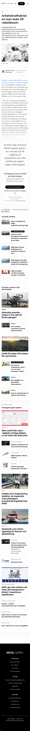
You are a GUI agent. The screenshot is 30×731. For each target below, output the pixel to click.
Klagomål (15, 686)
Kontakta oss (15, 701)
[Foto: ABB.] (15, 52)
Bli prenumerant (15, 662)
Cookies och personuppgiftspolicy (15, 680)
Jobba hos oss (15, 704)
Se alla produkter (15, 671)
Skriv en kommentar (21, 209)
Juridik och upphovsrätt (15, 683)
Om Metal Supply (15, 707)
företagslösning (20, 200)
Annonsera (15, 668)
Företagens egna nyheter (12, 408)
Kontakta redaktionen (15, 698)
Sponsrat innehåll (15, 689)
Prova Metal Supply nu (15, 187)
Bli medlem (15, 665)
